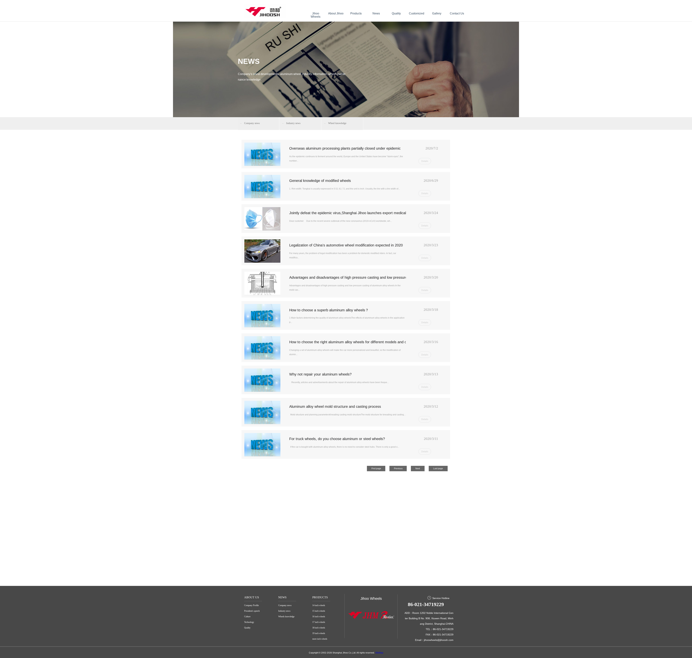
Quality (396, 13)
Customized (416, 13)
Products (356, 13)
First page (376, 468)
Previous (398, 468)
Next (417, 468)
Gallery (436, 13)
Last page (438, 468)
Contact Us (457, 13)
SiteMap (379, 653)
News (376, 13)
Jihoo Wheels (315, 15)
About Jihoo (335, 13)
